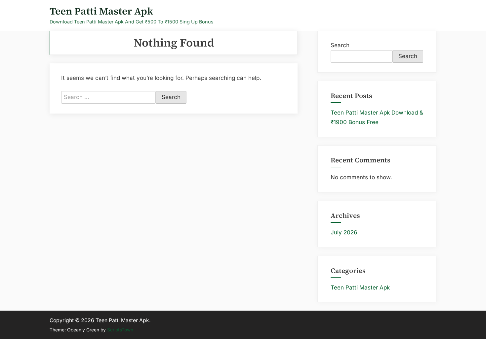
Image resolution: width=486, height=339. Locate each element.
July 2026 (344, 232)
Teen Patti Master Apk (101, 11)
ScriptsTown (120, 329)
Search (340, 45)
